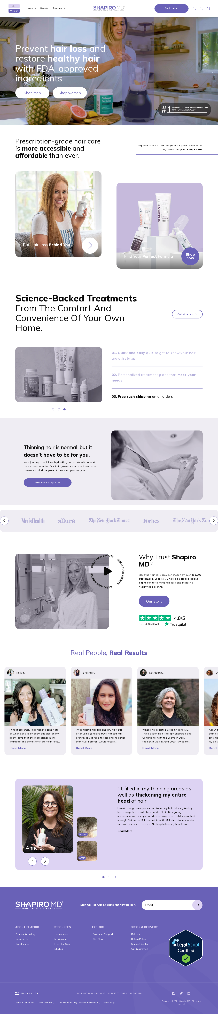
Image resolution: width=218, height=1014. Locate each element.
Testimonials (61, 934)
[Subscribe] (197, 905)
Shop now (190, 256)
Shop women (70, 93)
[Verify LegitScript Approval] (186, 948)
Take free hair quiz (45, 482)
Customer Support (102, 934)
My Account (60, 939)
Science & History (25, 934)
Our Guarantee (139, 948)
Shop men (32, 93)
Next (213, 521)
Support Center (139, 943)
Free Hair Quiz (62, 943)
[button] (31, 8)
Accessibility (108, 1002)
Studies (58, 948)
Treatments (22, 943)
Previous (4, 521)
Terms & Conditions (24, 1002)
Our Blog (97, 939)
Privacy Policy (45, 1002)
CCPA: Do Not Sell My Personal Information (77, 1002)
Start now (90, 246)
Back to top (213, 1009)
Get (171, 8)
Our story (154, 601)
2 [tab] (59, 409)
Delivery (135, 934)
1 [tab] (53, 409)
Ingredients (21, 939)
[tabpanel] (58, 374)
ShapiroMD (39, 905)
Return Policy (138, 939)
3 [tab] (64, 409)
